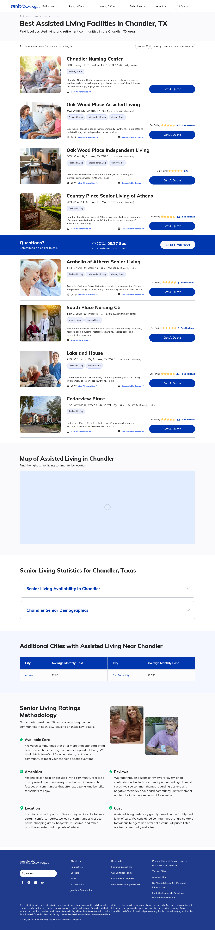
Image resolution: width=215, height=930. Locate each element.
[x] (28, 882)
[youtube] (42, 882)
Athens (29, 675)
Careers (74, 872)
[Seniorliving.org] (25, 6)
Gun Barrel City (121, 675)
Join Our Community (81, 890)
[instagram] (35, 882)
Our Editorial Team (121, 872)
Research (116, 861)
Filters (141, 46)
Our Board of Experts (122, 878)
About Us (75, 861)
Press (73, 878)
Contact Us (76, 866)
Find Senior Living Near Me (126, 884)
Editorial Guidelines (121, 866)
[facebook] (22, 882)
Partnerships (77, 884)
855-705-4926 (177, 245)
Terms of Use (159, 871)
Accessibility (159, 877)
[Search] (179, 6)
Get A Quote (172, 89)
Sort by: (172, 46)
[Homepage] (21, 16)
